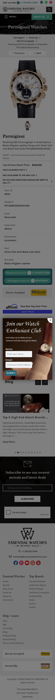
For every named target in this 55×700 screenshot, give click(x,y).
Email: (9, 359)
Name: (9, 349)
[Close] (49, 320)
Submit (11, 373)
